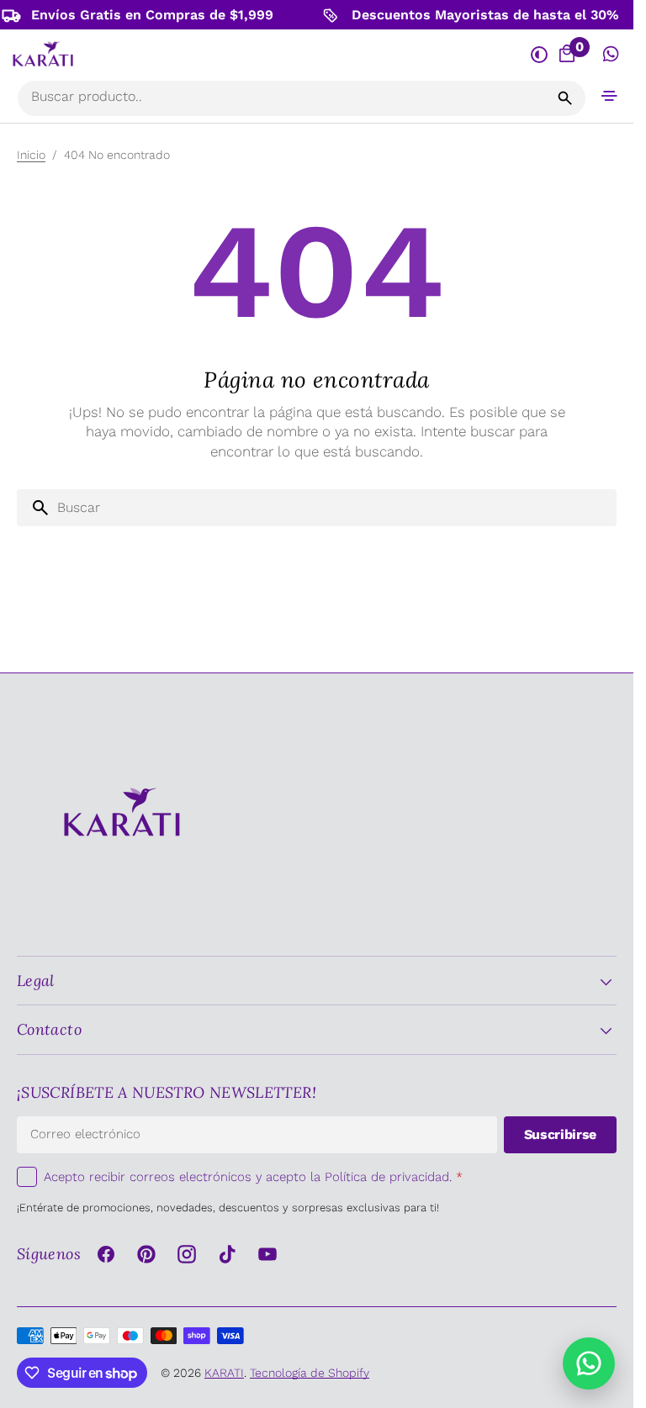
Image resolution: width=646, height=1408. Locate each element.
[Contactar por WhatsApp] (589, 1363)
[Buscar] (565, 98)
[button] (609, 95)
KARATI (224, 1372)
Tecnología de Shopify (309, 1372)
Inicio (31, 154)
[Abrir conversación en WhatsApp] (611, 54)
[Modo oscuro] (538, 54)
